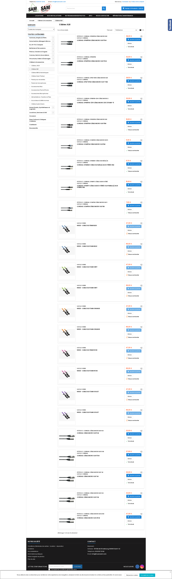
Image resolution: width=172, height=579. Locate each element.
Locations (39, 16)
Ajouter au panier (134, 39)
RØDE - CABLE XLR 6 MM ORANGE (88, 329)
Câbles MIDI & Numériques (39, 73)
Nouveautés (33, 128)
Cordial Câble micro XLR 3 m (88, 497)
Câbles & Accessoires (36, 62)
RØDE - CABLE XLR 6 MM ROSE (87, 371)
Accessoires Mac (37, 86)
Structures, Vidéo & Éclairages (39, 59)
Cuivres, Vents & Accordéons (39, 55)
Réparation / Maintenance (123, 16)
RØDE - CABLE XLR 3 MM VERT (87, 267)
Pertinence (126, 30)
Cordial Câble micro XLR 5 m (88, 433)
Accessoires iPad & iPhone (40, 90)
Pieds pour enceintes (38, 80)
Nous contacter (102, 16)
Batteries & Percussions (37, 48)
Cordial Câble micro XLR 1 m (87, 476)
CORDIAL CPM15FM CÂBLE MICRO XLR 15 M (91, 40)
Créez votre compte (137, 1)
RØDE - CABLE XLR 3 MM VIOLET (88, 392)
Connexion (125, 1)
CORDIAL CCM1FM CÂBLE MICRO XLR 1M (91, 206)
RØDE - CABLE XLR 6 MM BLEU (87, 246)
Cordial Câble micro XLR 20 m (88, 518)
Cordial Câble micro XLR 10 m (88, 456)
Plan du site (31, 559)
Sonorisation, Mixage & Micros (39, 41)
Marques (31, 25)
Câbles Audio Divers (37, 104)
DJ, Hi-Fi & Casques (36, 45)
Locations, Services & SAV (38, 112)
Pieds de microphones (38, 83)
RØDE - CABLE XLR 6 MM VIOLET (88, 412)
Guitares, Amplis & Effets (37, 38)
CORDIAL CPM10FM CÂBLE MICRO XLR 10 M (92, 61)
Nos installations (54, 16)
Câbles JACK (35, 66)
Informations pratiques (35, 554)
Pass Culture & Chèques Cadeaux (37, 120)
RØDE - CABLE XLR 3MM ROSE (87, 350)
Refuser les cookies (132, 575)
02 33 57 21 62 (40, 1)
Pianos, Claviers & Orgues (38, 52)
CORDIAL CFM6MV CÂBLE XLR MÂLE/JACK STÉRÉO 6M (95, 165)
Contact (91, 541)
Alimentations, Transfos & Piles (41, 97)
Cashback (33, 125)
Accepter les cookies (147, 575)
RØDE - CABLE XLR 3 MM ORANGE (88, 308)
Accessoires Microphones (39, 93)
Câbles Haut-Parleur (38, 76)
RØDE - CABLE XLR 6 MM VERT (87, 288)
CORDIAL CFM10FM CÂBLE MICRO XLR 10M (91, 123)
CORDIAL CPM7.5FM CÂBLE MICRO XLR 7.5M (92, 82)
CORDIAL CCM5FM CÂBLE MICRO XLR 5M (91, 144)
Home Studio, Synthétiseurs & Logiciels (39, 108)
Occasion (32, 116)
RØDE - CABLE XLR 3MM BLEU (87, 225)
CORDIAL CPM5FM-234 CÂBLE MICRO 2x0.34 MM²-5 (95, 103)
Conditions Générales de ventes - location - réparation (46, 546)
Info (90, 16)
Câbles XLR (34, 69)
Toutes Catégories (36, 34)
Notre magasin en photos (75, 16)
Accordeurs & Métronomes (40, 100)
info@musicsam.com (59, 1)
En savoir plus (117, 575)
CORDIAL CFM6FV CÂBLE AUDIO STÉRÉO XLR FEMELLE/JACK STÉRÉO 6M (97, 186)
